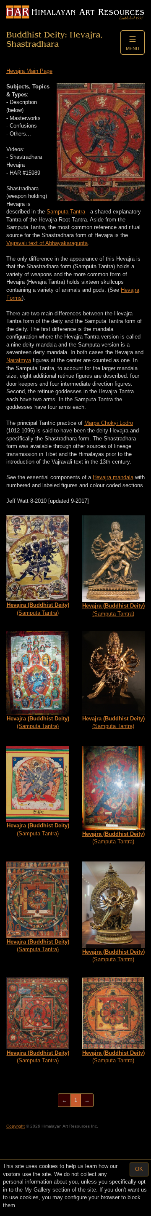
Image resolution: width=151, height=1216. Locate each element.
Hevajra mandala (113, 477)
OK (139, 1169)
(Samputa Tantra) (38, 609)
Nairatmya (18, 360)
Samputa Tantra (66, 211)
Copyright (15, 1126)
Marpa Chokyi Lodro (108, 423)
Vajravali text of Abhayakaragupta (47, 243)
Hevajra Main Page (29, 71)
